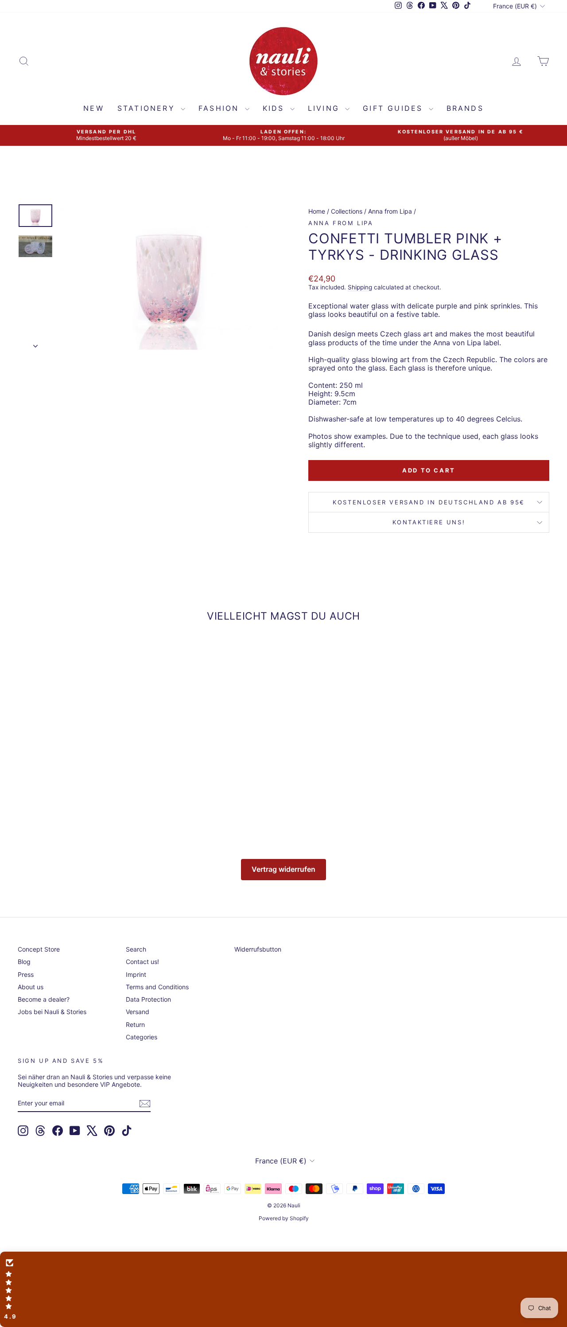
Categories (141, 1037)
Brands (465, 108)
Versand (137, 1011)
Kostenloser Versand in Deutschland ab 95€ (429, 502)
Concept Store (39, 949)
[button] (283, 1289)
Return (135, 1024)
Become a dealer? (44, 999)
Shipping (360, 287)
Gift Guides (394, 108)
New (93, 108)
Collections (346, 211)
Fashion (220, 108)
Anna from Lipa (390, 211)
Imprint (136, 974)
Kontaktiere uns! (429, 522)
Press (26, 974)
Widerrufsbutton (257, 949)
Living (325, 108)
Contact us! (142, 961)
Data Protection (148, 999)
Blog (24, 961)
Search (136, 949)
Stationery (148, 108)
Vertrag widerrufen (283, 869)
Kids (275, 108)
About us (30, 987)
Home (316, 211)
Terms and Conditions (157, 987)
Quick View (80, 761)
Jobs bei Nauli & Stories (52, 1011)
